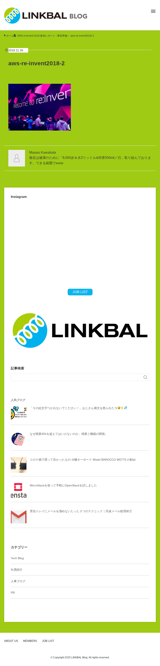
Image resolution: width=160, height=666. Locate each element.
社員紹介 (16, 569)
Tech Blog (17, 558)
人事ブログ (18, 581)
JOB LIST (48, 641)
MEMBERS (30, 641)
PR (13, 592)
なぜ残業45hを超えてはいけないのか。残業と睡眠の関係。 (69, 433)
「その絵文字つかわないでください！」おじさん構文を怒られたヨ (73, 408)
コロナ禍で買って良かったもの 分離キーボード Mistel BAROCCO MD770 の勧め (83, 459)
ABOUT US (11, 641)
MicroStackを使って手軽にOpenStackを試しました (63, 485)
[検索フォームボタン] (145, 377)
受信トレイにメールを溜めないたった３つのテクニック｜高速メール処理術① (81, 511)
